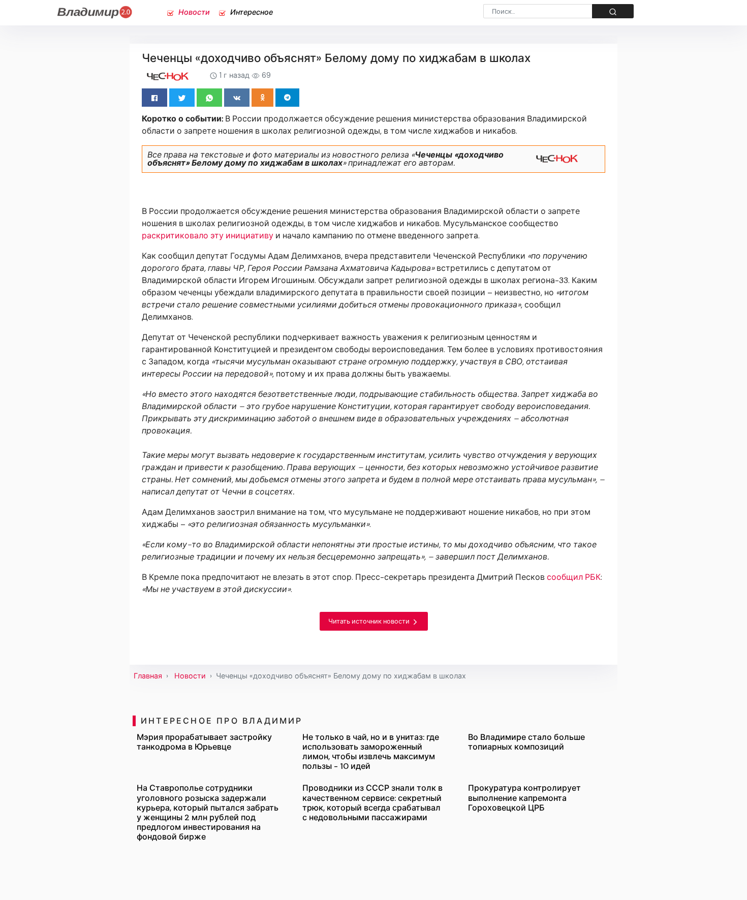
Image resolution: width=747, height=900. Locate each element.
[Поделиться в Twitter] (182, 97)
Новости (193, 12)
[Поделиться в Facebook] (154, 97)
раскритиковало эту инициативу (207, 235)
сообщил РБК (574, 577)
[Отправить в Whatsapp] (209, 97)
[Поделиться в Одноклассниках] (262, 97)
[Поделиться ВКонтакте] (237, 97)
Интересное (250, 12)
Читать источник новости (369, 621)
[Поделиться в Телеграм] (287, 97)
